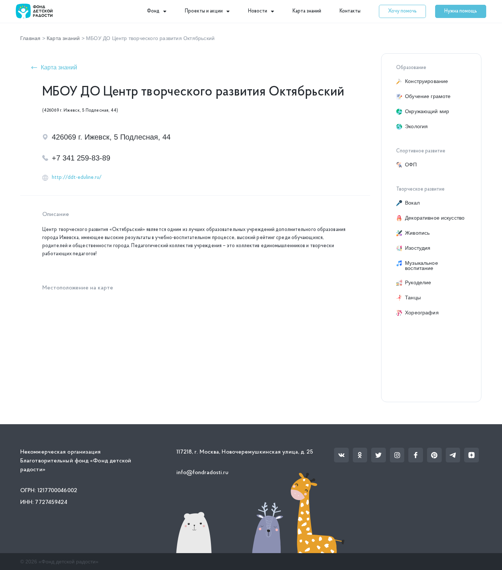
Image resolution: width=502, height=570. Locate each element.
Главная (30, 38)
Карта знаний (307, 11)
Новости (257, 11)
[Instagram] (397, 455)
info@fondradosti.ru (202, 473)
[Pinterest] (434, 455)
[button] (402, 11)
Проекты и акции (204, 11)
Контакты (350, 11)
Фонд (153, 11)
